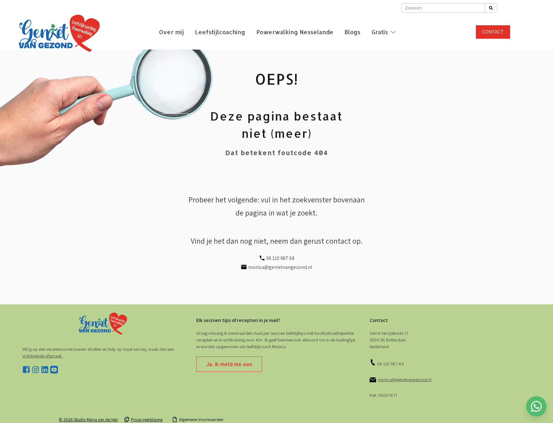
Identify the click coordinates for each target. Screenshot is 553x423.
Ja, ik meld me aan (229, 364)
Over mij (171, 31)
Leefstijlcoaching (220, 31)
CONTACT (493, 31)
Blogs (352, 31)
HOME (276, 404)
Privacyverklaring (147, 419)
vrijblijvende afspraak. (42, 356)
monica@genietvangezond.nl (404, 379)
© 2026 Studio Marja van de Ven (88, 419)
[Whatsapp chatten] (536, 406)
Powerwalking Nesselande (294, 31)
